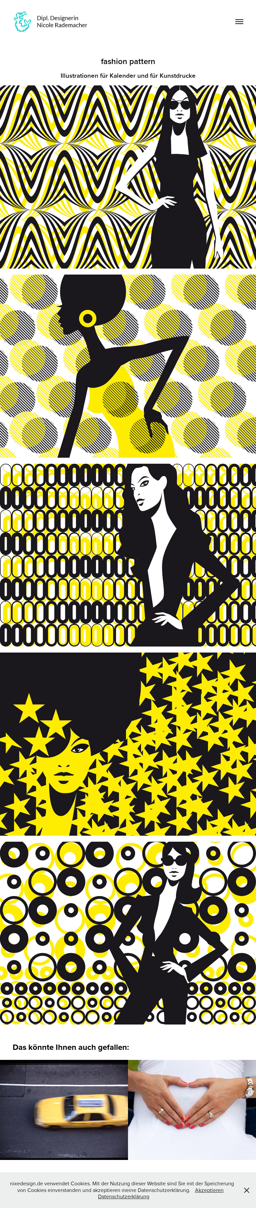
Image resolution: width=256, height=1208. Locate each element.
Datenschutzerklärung (123, 1196)
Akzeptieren (209, 1190)
